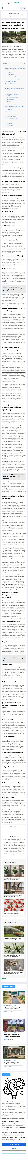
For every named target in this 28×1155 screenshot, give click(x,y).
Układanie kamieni (9, 101)
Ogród (4, 978)
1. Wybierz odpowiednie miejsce (12, 69)
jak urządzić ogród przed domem (16, 819)
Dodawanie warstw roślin (11, 104)
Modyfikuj (14, 1148)
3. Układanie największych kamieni (12, 114)
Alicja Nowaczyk (8, 1005)
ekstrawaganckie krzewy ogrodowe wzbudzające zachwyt (13, 372)
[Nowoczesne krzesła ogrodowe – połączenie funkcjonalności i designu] (14, 1025)
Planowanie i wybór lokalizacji (12, 97)
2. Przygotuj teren (9, 72)
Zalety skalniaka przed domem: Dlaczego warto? (14, 66)
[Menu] (2, 8)
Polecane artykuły (9, 123)
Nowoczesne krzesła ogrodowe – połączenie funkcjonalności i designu (13, 1035)
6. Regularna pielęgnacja (11, 81)
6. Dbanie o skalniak (10, 121)
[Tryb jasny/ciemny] (24, 8)
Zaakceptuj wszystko (14, 1144)
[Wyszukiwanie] (21, 8)
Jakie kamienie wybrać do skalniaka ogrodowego (14, 86)
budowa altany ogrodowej (16, 436)
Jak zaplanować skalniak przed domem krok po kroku (15, 68)
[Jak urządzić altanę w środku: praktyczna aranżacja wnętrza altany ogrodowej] (14, 1052)
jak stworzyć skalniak (6, 278)
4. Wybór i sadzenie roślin (11, 116)
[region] (14, 1137)
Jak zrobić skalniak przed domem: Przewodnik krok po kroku (14, 107)
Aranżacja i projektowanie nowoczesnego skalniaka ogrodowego (14, 89)
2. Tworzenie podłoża (10, 111)
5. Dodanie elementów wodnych (12, 118)
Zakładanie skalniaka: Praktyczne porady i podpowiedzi (12, 95)
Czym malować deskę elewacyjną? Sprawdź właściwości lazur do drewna (13, 1008)
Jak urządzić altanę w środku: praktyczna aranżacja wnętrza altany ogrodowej (12, 1063)
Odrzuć (14, 1152)
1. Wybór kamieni (9, 109)
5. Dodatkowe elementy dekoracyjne (13, 79)
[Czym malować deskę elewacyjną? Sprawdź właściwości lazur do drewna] (14, 997)
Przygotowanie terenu (10, 99)
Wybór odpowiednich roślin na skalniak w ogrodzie (14, 83)
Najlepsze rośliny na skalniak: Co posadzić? (13, 92)
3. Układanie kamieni (10, 74)
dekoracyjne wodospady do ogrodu (9, 584)
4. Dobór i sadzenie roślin (11, 76)
